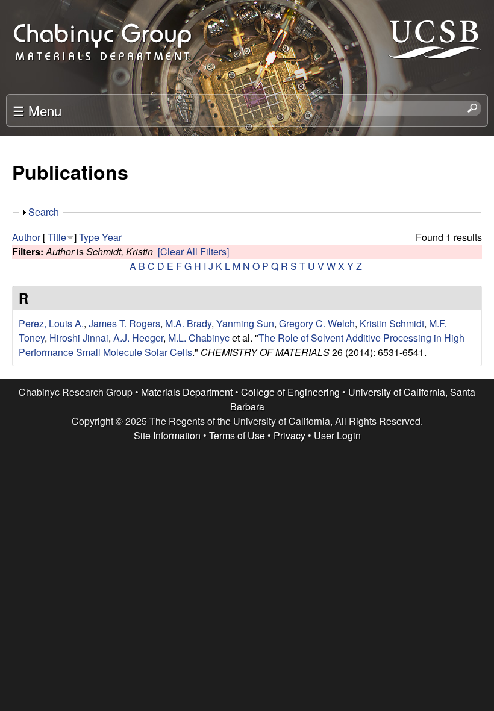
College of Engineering (290, 392)
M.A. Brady (188, 323)
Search (43, 212)
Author (26, 237)
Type (89, 237)
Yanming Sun (245, 323)
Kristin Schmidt (392, 323)
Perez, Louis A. (51, 323)
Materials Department (187, 392)
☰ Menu (37, 110)
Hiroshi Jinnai (78, 338)
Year (112, 237)
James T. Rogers (124, 323)
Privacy (289, 435)
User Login (337, 435)
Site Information (167, 435)
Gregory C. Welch (317, 323)
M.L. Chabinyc (199, 338)
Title (57, 237)
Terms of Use (237, 435)
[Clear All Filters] (193, 251)
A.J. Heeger (138, 338)
